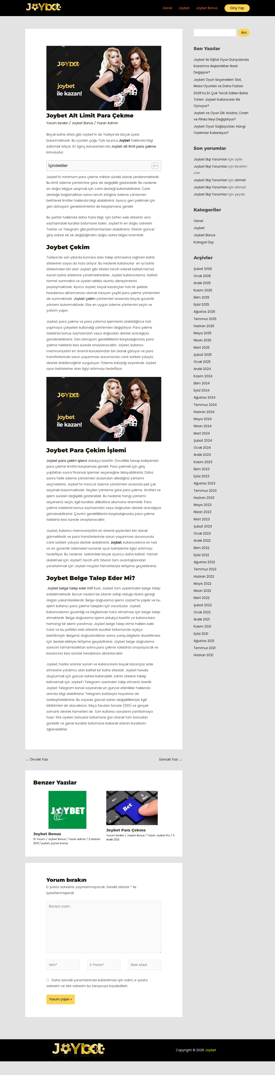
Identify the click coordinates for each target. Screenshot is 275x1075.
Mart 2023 (202, 519)
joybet (46, 843)
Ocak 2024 (202, 447)
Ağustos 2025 (204, 311)
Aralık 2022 (202, 540)
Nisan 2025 (202, 340)
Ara (244, 32)
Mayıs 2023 (203, 505)
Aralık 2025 (202, 283)
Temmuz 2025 (205, 319)
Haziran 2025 (204, 326)
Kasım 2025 (203, 290)
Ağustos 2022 (204, 562)
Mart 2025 (202, 347)
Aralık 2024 (202, 369)
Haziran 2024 (204, 412)
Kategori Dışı (204, 242)
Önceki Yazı (37, 759)
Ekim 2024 (202, 383)
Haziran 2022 (204, 576)
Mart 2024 (202, 433)
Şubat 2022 (203, 605)
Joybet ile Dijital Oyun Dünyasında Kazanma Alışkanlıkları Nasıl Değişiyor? (221, 66)
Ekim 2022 (201, 548)
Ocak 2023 (202, 533)
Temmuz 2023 (205, 490)
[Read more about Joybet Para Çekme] (132, 807)
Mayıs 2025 (202, 333)
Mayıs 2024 (203, 419)
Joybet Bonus (207, 8)
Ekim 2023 (202, 469)
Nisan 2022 (202, 590)
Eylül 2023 (201, 476)
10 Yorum (39, 839)
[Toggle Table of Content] (153, 166)
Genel (167, 8)
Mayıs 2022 (202, 583)
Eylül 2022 (201, 555)
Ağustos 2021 (204, 641)
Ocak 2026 (202, 276)
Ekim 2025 (201, 297)
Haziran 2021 (203, 655)
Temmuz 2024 (205, 405)
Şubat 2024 (203, 440)
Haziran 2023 (204, 498)
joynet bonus (59, 843)
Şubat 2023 (203, 526)
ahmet (240, 180)
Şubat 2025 (203, 354)
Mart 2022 (202, 598)
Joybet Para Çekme (126, 830)
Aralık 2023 (202, 454)
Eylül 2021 (201, 633)
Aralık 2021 (202, 619)
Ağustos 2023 (204, 483)
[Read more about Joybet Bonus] (67, 809)
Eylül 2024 (202, 390)
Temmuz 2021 (205, 648)
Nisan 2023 (202, 512)
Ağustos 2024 (205, 397)
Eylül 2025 (201, 304)
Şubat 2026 (203, 269)
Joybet (184, 8)
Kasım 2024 (203, 376)
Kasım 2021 (202, 626)
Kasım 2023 (203, 462)
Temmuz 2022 (205, 569)
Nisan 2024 (203, 426)
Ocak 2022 (202, 612)
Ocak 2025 (202, 362)
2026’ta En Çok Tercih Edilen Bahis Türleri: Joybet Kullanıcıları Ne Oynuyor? (221, 99)
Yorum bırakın (57, 123)
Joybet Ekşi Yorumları (210, 159)
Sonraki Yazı (170, 759)
